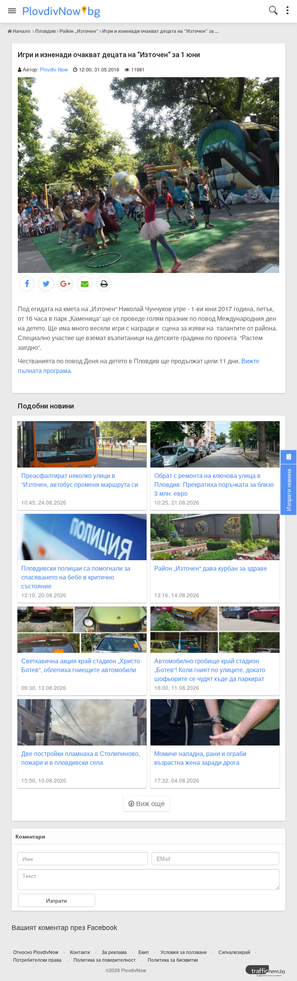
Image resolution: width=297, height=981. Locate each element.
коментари (30, 836)
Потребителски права (37, 959)
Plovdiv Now (54, 69)
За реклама (115, 952)
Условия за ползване (184, 952)
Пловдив (45, 31)
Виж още (149, 803)
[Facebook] (27, 284)
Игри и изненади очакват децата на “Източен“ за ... (160, 31)
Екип (144, 952)
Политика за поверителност (104, 959)
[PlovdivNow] (268, 973)
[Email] (85, 284)
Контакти (80, 952)
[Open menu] (12, 11)
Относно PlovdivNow (36, 952)
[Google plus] (65, 284)
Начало (21, 31)
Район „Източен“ (79, 31)
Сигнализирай (234, 952)
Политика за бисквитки (173, 959)
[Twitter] (46, 284)
